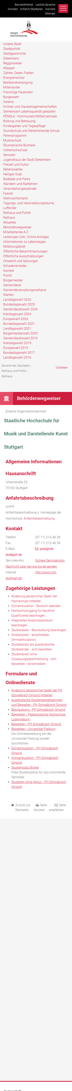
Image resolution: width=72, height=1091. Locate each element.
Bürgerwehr (11, 97)
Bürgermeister (13, 280)
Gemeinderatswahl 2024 (20, 309)
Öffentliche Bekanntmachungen (25, 251)
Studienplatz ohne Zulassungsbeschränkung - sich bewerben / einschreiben (33, 659)
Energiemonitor (14, 78)
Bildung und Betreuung (19, 121)
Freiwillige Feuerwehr (18, 92)
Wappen (9, 68)
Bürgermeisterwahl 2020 (20, 333)
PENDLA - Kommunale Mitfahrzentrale (30, 116)
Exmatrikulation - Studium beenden (36, 606)
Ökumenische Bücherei (19, 145)
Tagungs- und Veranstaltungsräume (28, 203)
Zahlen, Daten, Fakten (18, 73)
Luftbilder (9, 208)
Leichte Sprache (45, 4)
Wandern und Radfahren (20, 184)
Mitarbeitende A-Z (15, 232)
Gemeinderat (12, 285)
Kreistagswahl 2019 (17, 343)
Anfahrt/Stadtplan (31, 9)
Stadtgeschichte (14, 53)
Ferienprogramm (15, 135)
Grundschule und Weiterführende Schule (31, 131)
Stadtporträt (11, 49)
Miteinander (11, 87)
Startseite (23, 365)
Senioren (9, 155)
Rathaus (9, 217)
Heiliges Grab (12, 174)
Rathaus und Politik (17, 213)
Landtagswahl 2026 (17, 299)
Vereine (8, 102)
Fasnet (8, 193)
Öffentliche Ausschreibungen (23, 256)
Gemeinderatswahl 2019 (20, 338)
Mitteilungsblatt (14, 246)
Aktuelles (9, 222)
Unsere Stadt (12, 44)
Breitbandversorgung (18, 82)
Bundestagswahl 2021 (19, 324)
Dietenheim (11, 58)
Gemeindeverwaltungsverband (24, 290)
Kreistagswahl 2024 (17, 314)
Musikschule (12, 140)
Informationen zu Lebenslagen (24, 242)
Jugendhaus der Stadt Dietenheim (27, 160)
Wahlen (8, 295)
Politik (7, 275)
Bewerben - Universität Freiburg (33, 729)
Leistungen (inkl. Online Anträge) (26, 237)
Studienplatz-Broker (25, 767)
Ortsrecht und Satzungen (20, 261)
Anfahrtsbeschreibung (39, 518)
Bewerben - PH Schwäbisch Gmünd (36, 724)
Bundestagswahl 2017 (19, 353)
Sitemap (50, 13)
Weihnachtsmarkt (15, 198)
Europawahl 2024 (15, 319)
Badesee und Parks (16, 179)
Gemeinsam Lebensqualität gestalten (29, 111)
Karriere (50, 9)
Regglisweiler (12, 63)
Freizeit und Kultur (16, 164)
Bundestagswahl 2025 (19, 304)
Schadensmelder (15, 266)
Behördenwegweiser (17, 227)
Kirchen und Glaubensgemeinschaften (30, 107)
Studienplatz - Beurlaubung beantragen (38, 630)
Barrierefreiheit (24, 4)
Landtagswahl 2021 (17, 328)
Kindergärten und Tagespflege (24, 126)
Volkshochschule (15, 150)
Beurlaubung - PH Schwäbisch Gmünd (38, 710)
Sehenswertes (13, 169)
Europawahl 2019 (15, 348)
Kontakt (13, 9)
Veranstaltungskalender (20, 189)
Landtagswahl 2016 (17, 357)
